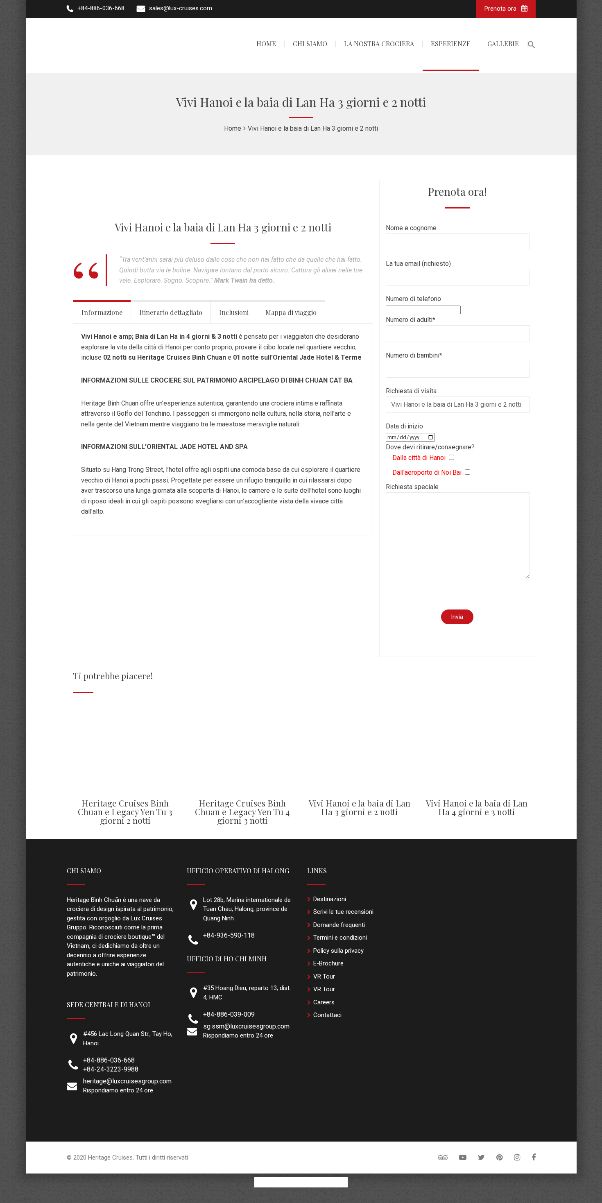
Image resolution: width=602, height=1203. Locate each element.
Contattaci (327, 1015)
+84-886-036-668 (109, 1060)
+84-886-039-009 (229, 1014)
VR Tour (324, 976)
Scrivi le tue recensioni (343, 911)
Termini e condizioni (340, 937)
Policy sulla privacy (338, 950)
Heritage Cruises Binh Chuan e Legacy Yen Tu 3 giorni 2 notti (125, 811)
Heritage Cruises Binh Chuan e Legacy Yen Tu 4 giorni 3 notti (242, 811)
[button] (531, 45)
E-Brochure (328, 963)
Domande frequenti (339, 925)
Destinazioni (329, 899)
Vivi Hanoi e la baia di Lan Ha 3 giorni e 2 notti (359, 807)
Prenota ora (501, 8)
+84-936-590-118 (229, 935)
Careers (324, 1002)
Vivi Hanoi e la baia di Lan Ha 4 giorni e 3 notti (476, 807)
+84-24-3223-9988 (110, 1069)
